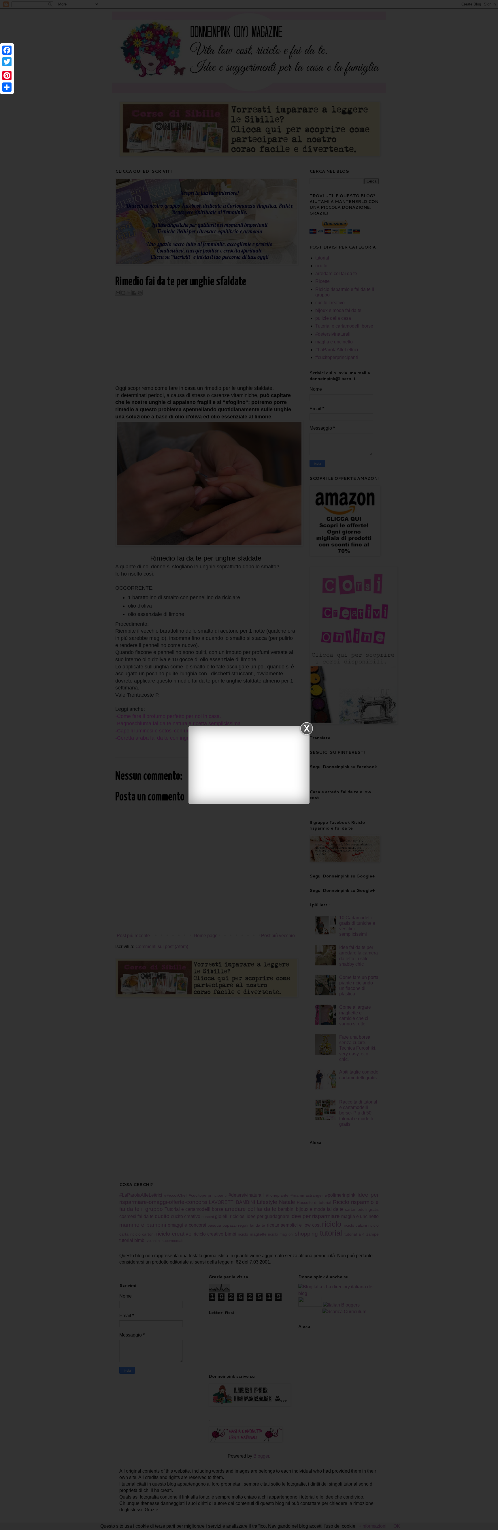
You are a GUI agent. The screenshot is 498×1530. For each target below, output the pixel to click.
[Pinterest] (7, 75)
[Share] (7, 87)
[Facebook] (7, 50)
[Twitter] (7, 61)
